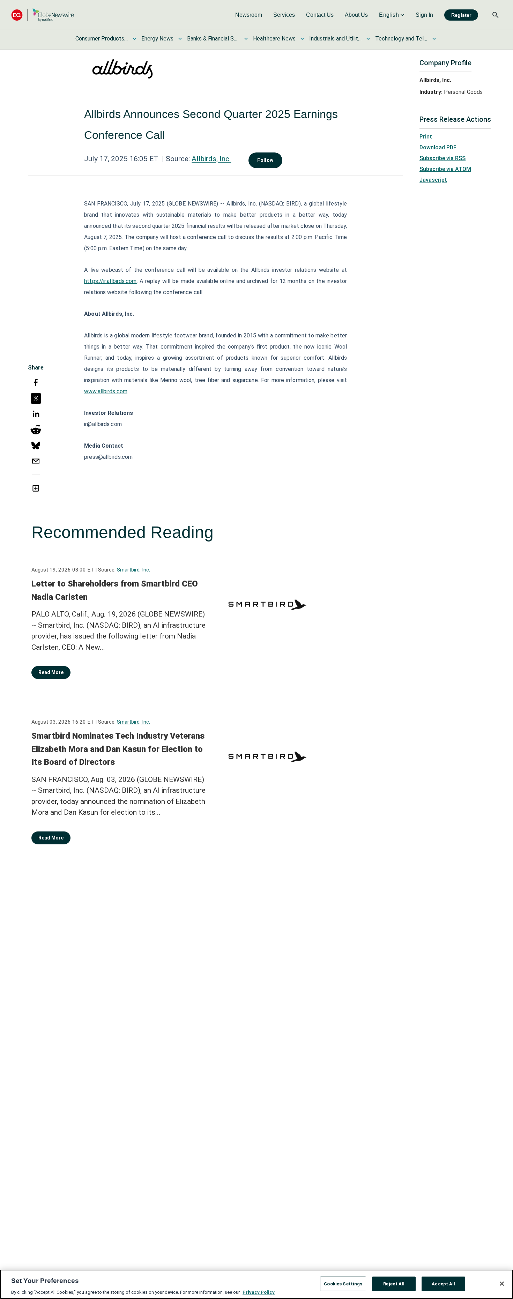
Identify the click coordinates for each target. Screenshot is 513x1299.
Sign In (424, 15)
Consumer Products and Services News (101, 38)
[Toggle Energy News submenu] (180, 38)
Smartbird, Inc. (133, 570)
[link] (248, 15)
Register (461, 15)
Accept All (443, 1283)
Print (425, 136)
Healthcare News (274, 38)
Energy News (157, 38)
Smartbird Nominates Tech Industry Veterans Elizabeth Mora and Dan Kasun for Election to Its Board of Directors (118, 749)
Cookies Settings (343, 1283)
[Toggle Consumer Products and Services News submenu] (134, 38)
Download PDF (437, 147)
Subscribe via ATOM (445, 169)
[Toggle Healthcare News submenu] (302, 38)
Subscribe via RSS (442, 158)
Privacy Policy (259, 1291)
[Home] (42, 15)
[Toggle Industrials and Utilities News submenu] (368, 38)
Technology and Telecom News (401, 38)
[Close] (502, 1283)
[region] (256, 1284)
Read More (51, 672)
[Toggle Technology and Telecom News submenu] (434, 38)
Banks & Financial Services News (213, 38)
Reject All (393, 1283)
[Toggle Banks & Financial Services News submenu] (246, 38)
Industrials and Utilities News (335, 38)
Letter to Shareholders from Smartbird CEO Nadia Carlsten (114, 590)
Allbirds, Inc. (211, 159)
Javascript (433, 180)
